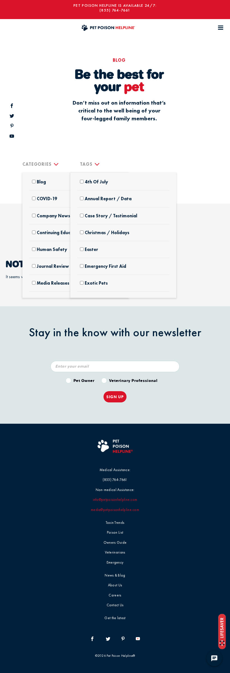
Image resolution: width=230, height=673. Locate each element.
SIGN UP (115, 396)
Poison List (115, 532)
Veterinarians (115, 552)
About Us (115, 585)
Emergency (115, 562)
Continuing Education (59, 232)
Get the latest (114, 618)
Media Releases (53, 283)
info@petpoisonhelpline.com (115, 499)
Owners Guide (115, 542)
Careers (115, 595)
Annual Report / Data (108, 198)
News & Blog (115, 575)
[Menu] (220, 27)
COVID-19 (47, 198)
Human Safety (52, 249)
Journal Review (53, 266)
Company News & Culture (64, 215)
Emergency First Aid (105, 266)
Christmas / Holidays (107, 232)
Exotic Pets (96, 283)
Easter (91, 249)
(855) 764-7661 (115, 10)
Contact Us (115, 605)
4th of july (96, 182)
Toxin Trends (115, 522)
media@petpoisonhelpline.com (115, 509)
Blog (41, 182)
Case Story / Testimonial (111, 215)
